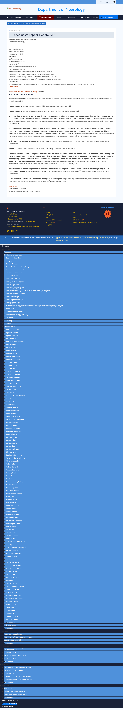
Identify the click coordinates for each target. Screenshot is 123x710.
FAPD (47, 217)
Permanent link (14, 87)
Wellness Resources (11, 625)
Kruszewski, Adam (13, 416)
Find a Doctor (9, 658)
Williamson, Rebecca (14, 521)
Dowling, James (12, 619)
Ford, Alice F (10, 392)
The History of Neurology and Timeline (18, 637)
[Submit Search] (114, 2)
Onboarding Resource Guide (83, 222)
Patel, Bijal (10, 607)
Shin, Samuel (11, 503)
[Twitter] (8, 231)
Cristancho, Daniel (13, 374)
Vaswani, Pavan (12, 604)
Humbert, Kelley (12, 407)
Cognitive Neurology (14, 258)
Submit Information (11, 640)
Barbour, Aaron (11, 538)
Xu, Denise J (10, 530)
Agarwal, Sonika (12, 333)
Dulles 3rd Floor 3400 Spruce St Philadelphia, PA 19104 (14, 216)
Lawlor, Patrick (11, 592)
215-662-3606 (30, 221)
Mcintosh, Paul (11, 437)
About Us (7, 252)
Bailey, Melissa (11, 347)
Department (16, 17)
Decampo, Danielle (13, 377)
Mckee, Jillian (11, 440)
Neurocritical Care (13, 279)
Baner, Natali (11, 350)
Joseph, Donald (12, 580)
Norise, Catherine (12, 449)
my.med (48, 212)
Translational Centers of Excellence (17, 667)
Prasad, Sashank (12, 470)
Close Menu (11, 318)
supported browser (62, 238)
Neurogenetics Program (15, 282)
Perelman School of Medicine (20, 92)
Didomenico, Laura (13, 380)
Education (72, 17)
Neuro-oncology (12, 297)
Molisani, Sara (11, 443)
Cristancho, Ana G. (13, 371)
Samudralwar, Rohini (14, 494)
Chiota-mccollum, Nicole (15, 541)
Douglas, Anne (11, 383)
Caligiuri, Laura (11, 362)
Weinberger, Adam (13, 524)
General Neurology (13, 264)
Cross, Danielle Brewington (16, 547)
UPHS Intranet (78, 220)
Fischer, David (11, 389)
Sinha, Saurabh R (12, 506)
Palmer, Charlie (11, 550)
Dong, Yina (10, 559)
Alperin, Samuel (12, 336)
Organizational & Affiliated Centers (17, 676)
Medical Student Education (14, 695)
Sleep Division (11, 309)
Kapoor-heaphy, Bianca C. (16, 586)
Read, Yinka (10, 479)
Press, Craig (10, 476)
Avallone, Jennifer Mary (15, 342)
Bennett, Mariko (12, 353)
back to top (13, 186)
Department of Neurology (61, 9)
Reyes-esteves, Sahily (14, 482)
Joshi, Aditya (11, 413)
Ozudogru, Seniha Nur (14, 455)
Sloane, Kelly (10, 509)
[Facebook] (12, 231)
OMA (74, 212)
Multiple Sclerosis (12, 276)
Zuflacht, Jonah (12, 535)
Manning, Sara (11, 425)
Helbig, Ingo (10, 404)
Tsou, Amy (10, 613)
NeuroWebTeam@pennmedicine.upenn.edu (23, 226)
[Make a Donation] (107, 214)
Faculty (22, 24)
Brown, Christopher (13, 359)
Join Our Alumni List (80, 215)
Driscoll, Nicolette (12, 562)
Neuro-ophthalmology (14, 300)
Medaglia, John (12, 601)
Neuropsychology (13, 303)
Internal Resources (88, 17)
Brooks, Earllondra (13, 356)
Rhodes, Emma (11, 485)
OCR (74, 217)
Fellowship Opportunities (14, 692)
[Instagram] (17, 231)
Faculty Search (9, 327)
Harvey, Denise (11, 571)
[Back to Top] (118, 700)
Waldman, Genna (12, 515)
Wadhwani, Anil (12, 518)
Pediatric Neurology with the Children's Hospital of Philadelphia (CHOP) (33, 306)
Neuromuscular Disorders (15, 294)
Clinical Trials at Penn (12, 652)
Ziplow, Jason (11, 533)
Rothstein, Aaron (12, 491)
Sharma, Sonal (11, 500)
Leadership (8, 321)
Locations (8, 324)
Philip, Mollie (10, 464)
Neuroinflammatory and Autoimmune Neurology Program (28, 291)
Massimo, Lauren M (13, 595)
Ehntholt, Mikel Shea (13, 565)
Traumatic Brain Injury (14, 312)
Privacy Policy (104, 238)
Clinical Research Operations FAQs (17, 679)
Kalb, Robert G (11, 583)
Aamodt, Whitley (12, 330)
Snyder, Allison (11, 512)
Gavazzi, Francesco (13, 568)
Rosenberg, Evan (12, 488)
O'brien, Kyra (11, 452)
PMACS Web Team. (61, 240)
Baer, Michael (11, 344)
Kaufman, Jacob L (13, 589)
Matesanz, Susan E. (13, 431)
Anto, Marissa (11, 339)
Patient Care (46, 17)
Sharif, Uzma (10, 497)
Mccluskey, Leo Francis (14, 598)
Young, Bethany (12, 616)
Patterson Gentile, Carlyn (15, 458)
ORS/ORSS (48, 225)
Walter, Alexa (11, 527)
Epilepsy (9, 261)
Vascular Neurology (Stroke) (17, 315)
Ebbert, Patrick (11, 556)
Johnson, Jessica (12, 410)
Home (6, 246)
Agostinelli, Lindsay (13, 553)
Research (59, 17)
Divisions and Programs (13, 255)
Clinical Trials (9, 673)
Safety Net (49, 215)
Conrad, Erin (10, 368)
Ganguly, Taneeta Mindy (15, 395)
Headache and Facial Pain (16, 270)
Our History (30, 17)
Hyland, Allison (11, 574)
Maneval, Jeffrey (12, 422)
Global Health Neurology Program (19, 267)
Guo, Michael (11, 398)
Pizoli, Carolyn (11, 610)
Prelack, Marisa (11, 473)
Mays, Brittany (11, 434)
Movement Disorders (14, 273)
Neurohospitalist (12, 285)
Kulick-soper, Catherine (15, 419)
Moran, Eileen (11, 446)
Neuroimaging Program (15, 288)
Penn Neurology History (13, 634)
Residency (8, 688)
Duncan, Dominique (13, 386)
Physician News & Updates (14, 655)
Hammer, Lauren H (13, 401)
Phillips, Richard (12, 467)
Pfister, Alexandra (12, 461)
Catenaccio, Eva (12, 365)
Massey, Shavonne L (13, 428)
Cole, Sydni (10, 544)
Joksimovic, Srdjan (13, 577)
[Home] (8, 24)
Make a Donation (109, 17)
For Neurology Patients (13, 649)
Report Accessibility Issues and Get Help (84, 238)
